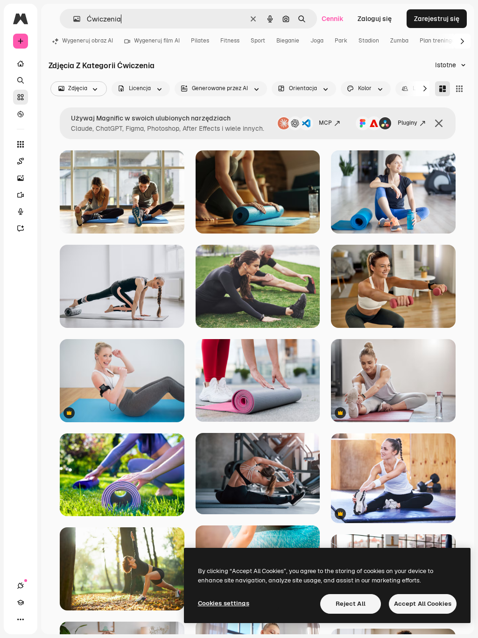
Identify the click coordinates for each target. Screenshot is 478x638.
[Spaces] (20, 161)
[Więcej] (20, 619)
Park (341, 40)
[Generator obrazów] (20, 177)
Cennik (333, 18)
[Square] (459, 88)
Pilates (200, 40)
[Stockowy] (20, 97)
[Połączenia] (20, 585)
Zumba (399, 40)
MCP (325, 123)
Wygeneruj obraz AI (87, 40)
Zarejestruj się (436, 18)
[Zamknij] (438, 123)
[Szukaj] (20, 80)
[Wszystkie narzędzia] (20, 144)
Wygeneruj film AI (157, 40)
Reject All (351, 604)
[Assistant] (20, 228)
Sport (258, 40)
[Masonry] (442, 88)
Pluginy (407, 123)
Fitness (229, 40)
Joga (316, 40)
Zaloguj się (375, 18)
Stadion (368, 40)
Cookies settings (223, 603)
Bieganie (287, 40)
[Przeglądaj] (20, 113)
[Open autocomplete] (73, 18)
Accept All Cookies (422, 604)
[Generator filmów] (20, 194)
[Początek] (20, 63)
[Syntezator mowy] (20, 211)
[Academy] (20, 602)
